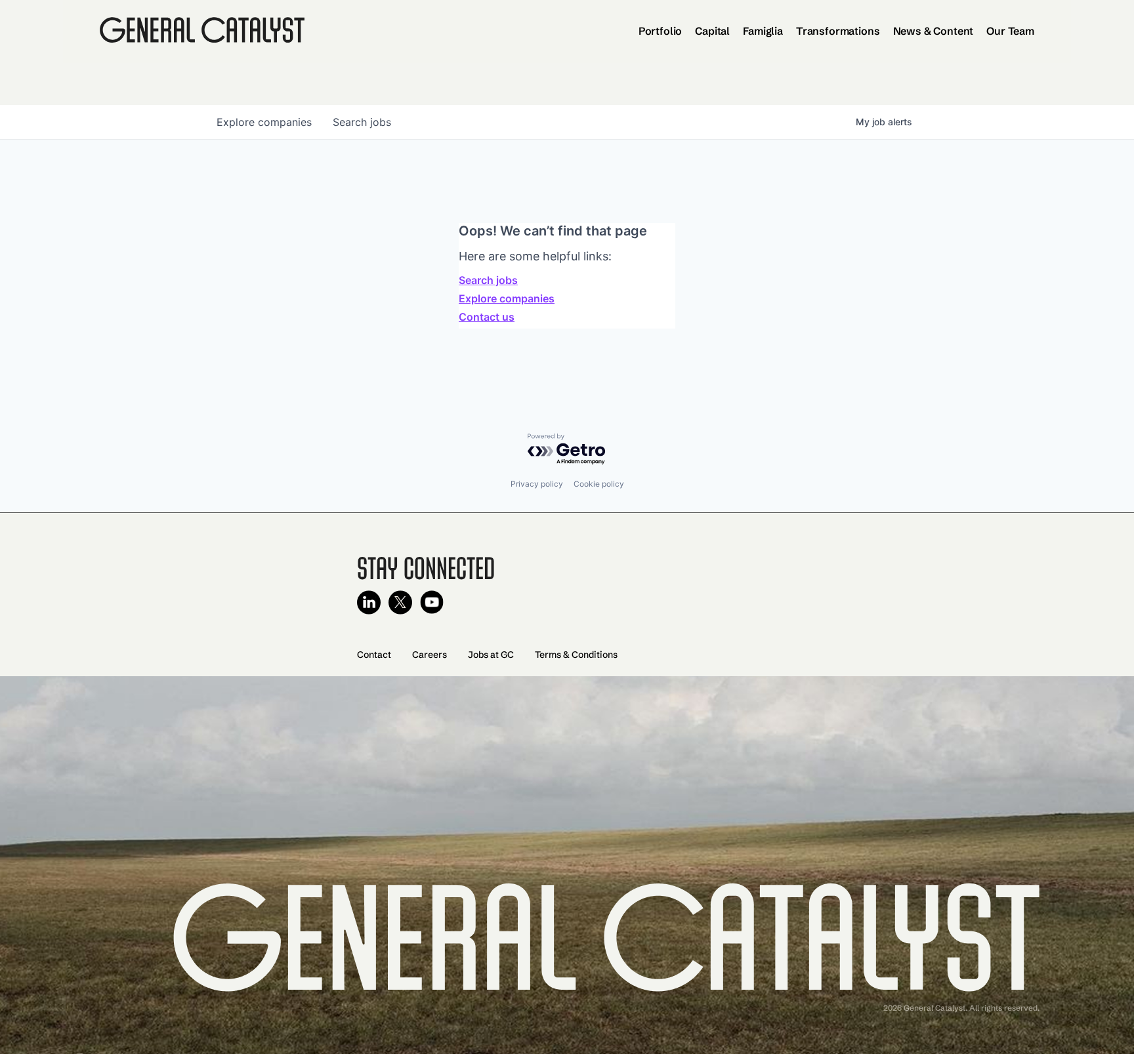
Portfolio (660, 30)
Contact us (486, 316)
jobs (362, 122)
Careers (429, 654)
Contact (374, 654)
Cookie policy (599, 484)
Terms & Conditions (576, 654)
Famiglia (763, 30)
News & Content (933, 30)
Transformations (838, 30)
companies (264, 122)
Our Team (1010, 30)
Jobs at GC (491, 654)
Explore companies (507, 298)
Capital (712, 30)
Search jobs (488, 280)
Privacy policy (537, 484)
